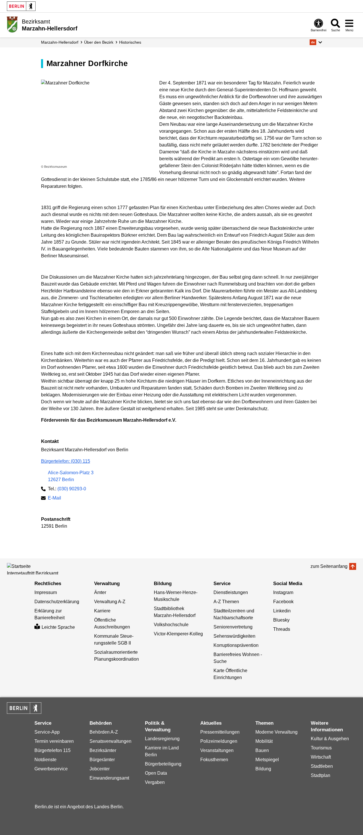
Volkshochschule (171, 624)
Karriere (102, 610)
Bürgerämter (102, 759)
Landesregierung (162, 738)
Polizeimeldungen (218, 741)
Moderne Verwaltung (276, 732)
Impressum (45, 592)
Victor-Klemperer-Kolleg (178, 633)
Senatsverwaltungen (110, 741)
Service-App (47, 732)
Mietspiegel (267, 759)
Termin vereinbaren (54, 741)
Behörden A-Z (104, 732)
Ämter (100, 592)
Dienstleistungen (230, 592)
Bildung (263, 768)
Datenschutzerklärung (56, 601)
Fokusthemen (214, 759)
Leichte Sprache (58, 627)
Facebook (283, 601)
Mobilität (264, 741)
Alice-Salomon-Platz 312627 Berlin (71, 476)
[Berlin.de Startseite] (21, 6)
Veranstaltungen (217, 750)
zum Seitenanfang (329, 566)
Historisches (130, 42)
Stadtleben (322, 766)
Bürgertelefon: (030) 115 (65, 461)
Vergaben (155, 782)
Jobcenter (100, 768)
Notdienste (45, 759)
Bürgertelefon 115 (52, 750)
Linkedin (282, 610)
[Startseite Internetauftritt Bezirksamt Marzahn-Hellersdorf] (33, 568)
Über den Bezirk (98, 42)
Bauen (262, 750)
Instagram (283, 592)
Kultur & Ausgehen (330, 738)
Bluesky (281, 620)
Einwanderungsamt (109, 778)
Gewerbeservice (51, 768)
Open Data (156, 773)
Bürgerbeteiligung (163, 763)
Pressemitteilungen (220, 732)
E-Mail (54, 498)
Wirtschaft (321, 757)
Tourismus (321, 747)
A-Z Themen (226, 601)
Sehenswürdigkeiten (234, 636)
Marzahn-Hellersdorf (59, 42)
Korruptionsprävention (236, 645)
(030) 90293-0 (71, 488)
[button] (316, 42)
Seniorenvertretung (233, 626)
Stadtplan (320, 775)
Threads (281, 629)
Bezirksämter (103, 750)
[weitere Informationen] (12, 24)
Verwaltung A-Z (109, 601)
